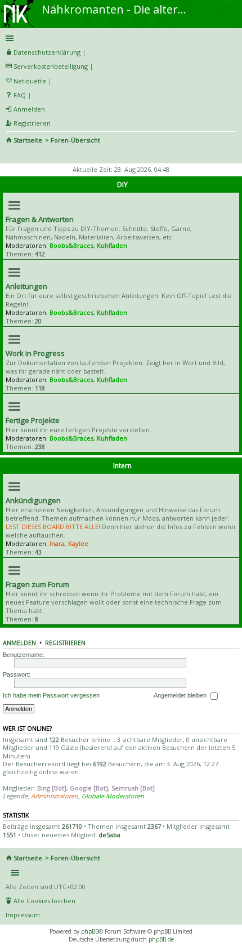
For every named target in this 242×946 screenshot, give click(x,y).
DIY (122, 184)
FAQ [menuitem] (20, 95)
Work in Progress (35, 353)
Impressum (23, 915)
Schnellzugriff (119, 38)
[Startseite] (18, 4)
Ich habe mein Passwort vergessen (51, 695)
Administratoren (54, 796)
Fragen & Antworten (40, 219)
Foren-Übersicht (75, 140)
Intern (122, 465)
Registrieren (65, 643)
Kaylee (78, 543)
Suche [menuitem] (10, 155)
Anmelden (19, 643)
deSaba (109, 834)
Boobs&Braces (71, 245)
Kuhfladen (112, 245)
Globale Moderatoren (113, 796)
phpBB (89, 931)
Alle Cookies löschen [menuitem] (44, 900)
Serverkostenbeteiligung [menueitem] (51, 66)
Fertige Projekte (33, 420)
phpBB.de (161, 939)
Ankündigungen (33, 500)
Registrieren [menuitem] (32, 123)
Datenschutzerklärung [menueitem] (47, 52)
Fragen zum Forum (37, 584)
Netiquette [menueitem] (30, 81)
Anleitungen (26, 286)
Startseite (28, 140)
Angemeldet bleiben (181, 695)
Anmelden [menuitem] (29, 109)
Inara (57, 543)
